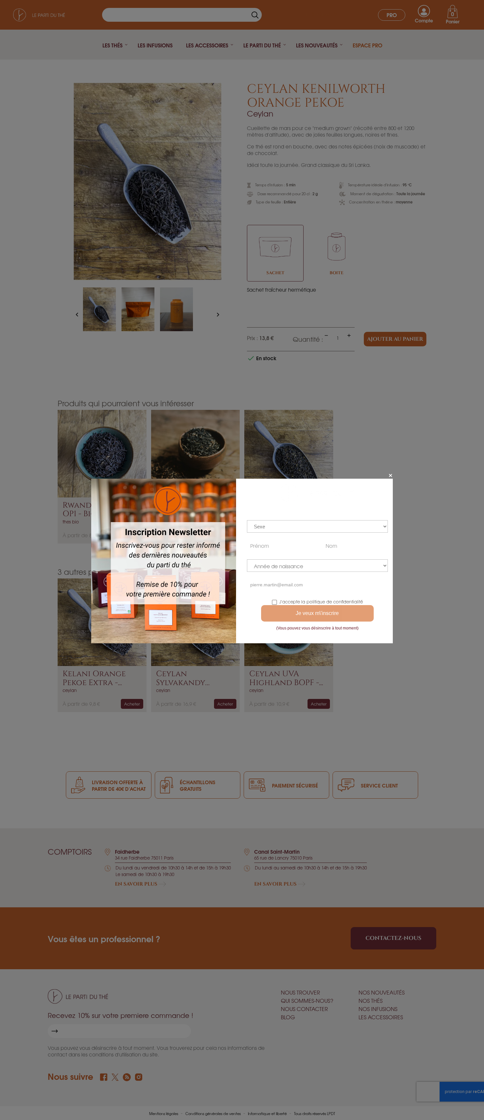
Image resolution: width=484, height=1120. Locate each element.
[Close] (390, 475)
